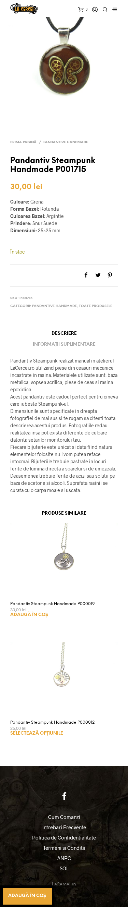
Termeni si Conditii (64, 848)
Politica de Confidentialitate (64, 837)
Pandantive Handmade (65, 142)
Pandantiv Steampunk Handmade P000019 (52, 604)
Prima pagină (23, 142)
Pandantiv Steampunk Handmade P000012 (52, 722)
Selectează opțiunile (36, 733)
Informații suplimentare (64, 344)
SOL (64, 868)
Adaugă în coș (29, 615)
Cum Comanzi (64, 817)
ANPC (64, 858)
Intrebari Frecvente (64, 827)
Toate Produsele (95, 306)
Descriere (64, 333)
